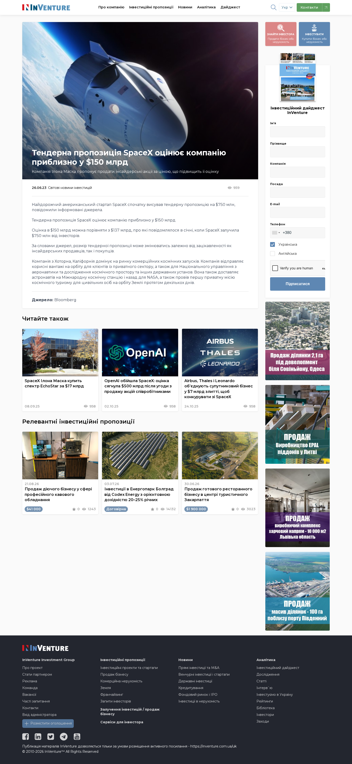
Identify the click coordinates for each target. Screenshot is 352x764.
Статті (261, 681)
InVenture (48, 660)
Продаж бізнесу (114, 674)
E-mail (275, 204)
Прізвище (278, 143)
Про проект (32, 668)
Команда (30, 688)
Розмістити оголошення (51, 723)
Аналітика (206, 7)
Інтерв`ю (264, 688)
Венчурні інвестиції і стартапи (204, 674)
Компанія (278, 163)
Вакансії (29, 694)
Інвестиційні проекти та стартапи (129, 668)
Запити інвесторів (115, 701)
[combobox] (275, 232)
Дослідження (267, 674)
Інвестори (265, 715)
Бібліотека (265, 708)
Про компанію (111, 7)
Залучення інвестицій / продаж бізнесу (129, 711)
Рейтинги (264, 701)
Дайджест (230, 7)
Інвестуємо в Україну (274, 694)
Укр (285, 7)
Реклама (29, 681)
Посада (276, 184)
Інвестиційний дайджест (277, 668)
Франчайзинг (111, 694)
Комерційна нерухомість (121, 681)
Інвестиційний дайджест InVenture (298, 110)
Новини (185, 7)
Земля (105, 688)
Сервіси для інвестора (121, 722)
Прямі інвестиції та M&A (198, 668)
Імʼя (273, 123)
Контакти (30, 708)
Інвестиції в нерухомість (199, 701)
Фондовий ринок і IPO (197, 694)
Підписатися (298, 284)
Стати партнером (37, 674)
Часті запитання (36, 701)
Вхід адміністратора (39, 715)
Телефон (277, 224)
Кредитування (190, 688)
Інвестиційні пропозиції (151, 7)
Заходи (262, 721)
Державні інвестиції (195, 681)
